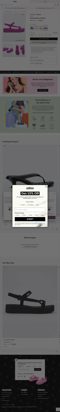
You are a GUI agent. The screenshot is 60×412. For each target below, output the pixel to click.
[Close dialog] (46, 187)
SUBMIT (30, 219)
